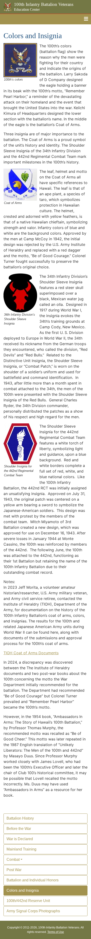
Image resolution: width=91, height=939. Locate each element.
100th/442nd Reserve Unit (28, 901)
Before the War (19, 829)
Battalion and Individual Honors (33, 880)
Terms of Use (55, 932)
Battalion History (20, 818)
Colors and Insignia (23, 890)
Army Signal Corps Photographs (33, 911)
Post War (14, 870)
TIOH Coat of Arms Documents (31, 653)
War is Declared (20, 839)
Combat (13, 859)
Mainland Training (21, 849)
